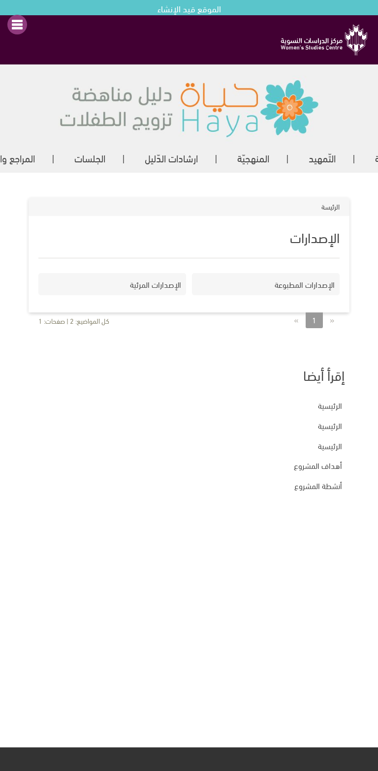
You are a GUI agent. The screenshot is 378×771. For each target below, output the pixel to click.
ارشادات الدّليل (171, 158)
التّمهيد (322, 158)
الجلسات (89, 158)
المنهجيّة (253, 158)
